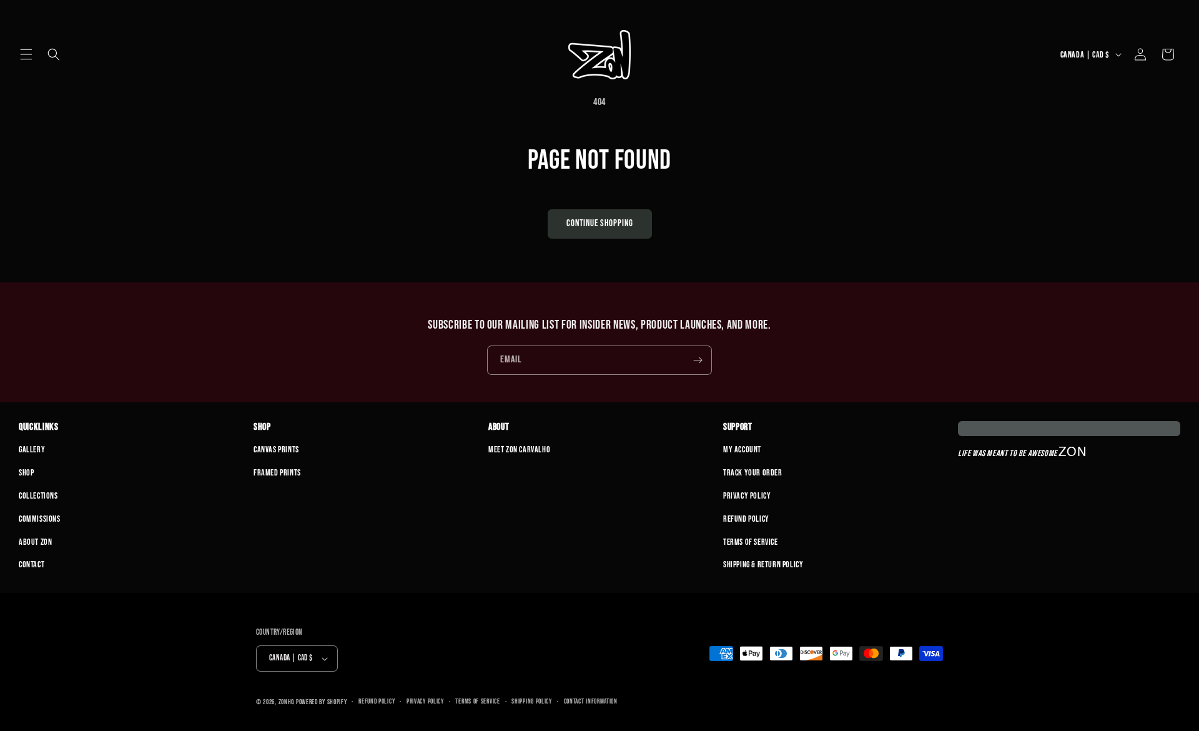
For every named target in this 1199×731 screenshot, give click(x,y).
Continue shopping (599, 223)
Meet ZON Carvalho (519, 449)
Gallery (32, 449)
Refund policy (376, 701)
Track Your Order (752, 472)
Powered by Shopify (321, 702)
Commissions (40, 519)
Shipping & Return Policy (763, 564)
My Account (742, 449)
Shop (26, 472)
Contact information (591, 701)
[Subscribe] (697, 360)
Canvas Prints (276, 449)
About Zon (35, 542)
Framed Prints (277, 472)
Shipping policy (531, 701)
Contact (31, 564)
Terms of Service (750, 542)
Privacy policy (425, 701)
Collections (38, 495)
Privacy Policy (747, 495)
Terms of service (477, 701)
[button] (26, 54)
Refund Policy (746, 519)
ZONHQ (287, 702)
